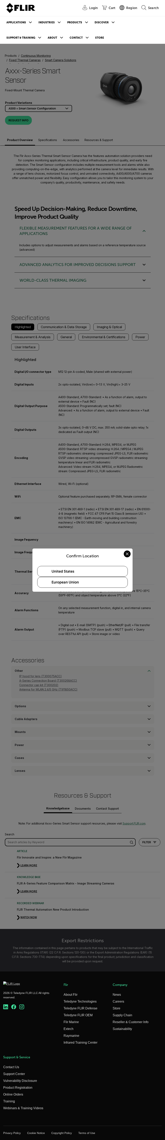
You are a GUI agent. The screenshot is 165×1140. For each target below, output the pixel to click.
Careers (118, 1001)
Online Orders (13, 1094)
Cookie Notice (36, 1133)
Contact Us (11, 1067)
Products (74, 22)
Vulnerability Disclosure (20, 1080)
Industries (46, 22)
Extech (68, 1029)
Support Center (14, 1074)
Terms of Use (86, 1133)
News (117, 994)
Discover (102, 22)
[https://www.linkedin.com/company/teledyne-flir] (5, 1006)
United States (63, 571)
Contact (76, 37)
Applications (16, 22)
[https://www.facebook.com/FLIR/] (13, 1006)
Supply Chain (122, 1015)
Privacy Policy (12, 1133)
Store (99, 37)
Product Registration (17, 1087)
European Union (65, 582)
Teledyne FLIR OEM (78, 1015)
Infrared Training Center (80, 1042)
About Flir (70, 994)
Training (9, 1101)
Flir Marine (71, 1022)
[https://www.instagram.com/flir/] (21, 1006)
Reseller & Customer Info (130, 1022)
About (52, 37)
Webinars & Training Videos (23, 1108)
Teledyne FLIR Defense (80, 1008)
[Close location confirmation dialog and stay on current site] (127, 553)
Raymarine (71, 1035)
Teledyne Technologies (80, 1001)
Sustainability (122, 1029)
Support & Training (20, 37)
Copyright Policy (61, 1133)
